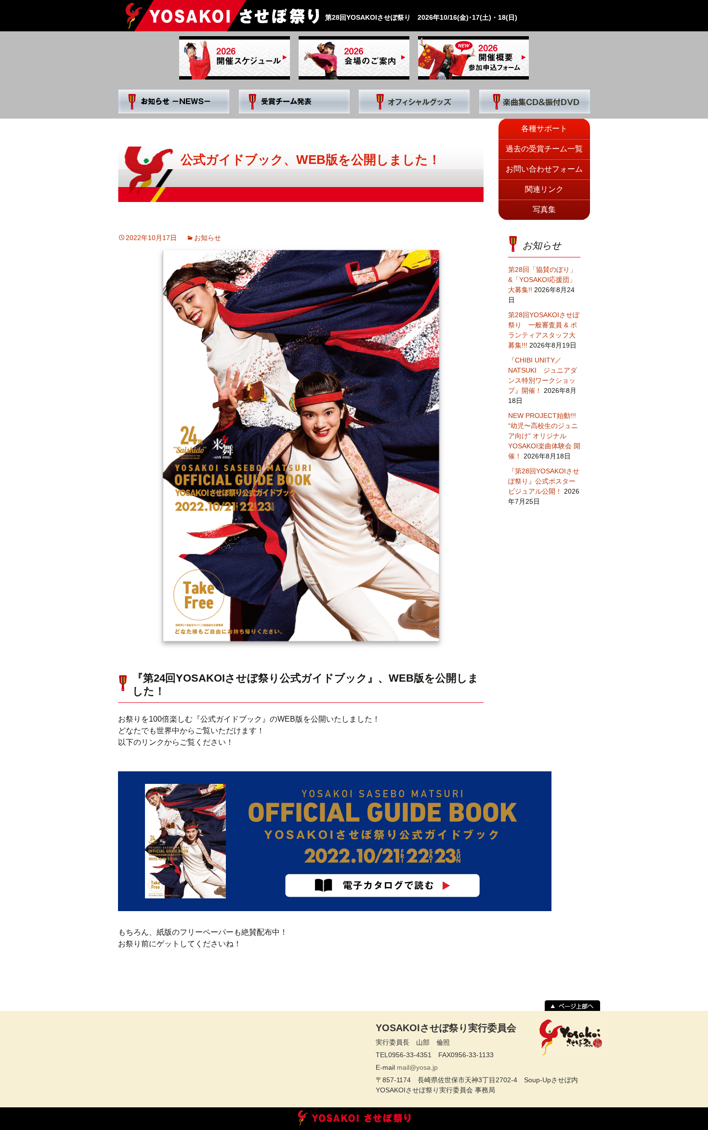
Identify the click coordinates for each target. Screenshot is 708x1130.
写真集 (544, 209)
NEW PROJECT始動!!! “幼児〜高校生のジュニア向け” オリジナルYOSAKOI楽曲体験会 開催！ (544, 436)
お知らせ (207, 238)
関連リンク (544, 189)
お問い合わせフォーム (544, 169)
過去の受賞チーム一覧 (544, 149)
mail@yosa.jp (417, 1067)
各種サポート (544, 128)
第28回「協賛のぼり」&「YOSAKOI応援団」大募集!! (542, 280)
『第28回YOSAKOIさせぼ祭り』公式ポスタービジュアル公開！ (543, 481)
